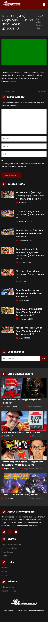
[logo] (11, 3)
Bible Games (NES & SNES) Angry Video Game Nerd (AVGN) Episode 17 (29, 312)
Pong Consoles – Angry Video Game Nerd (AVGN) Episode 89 (29, 293)
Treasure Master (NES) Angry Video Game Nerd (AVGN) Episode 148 (30, 233)
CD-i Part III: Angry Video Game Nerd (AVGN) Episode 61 (30, 214)
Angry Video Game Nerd (39, 23)
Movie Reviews (36, 498)
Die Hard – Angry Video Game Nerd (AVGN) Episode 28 (30, 274)
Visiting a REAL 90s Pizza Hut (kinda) (20, 432)
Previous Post (8, 91)
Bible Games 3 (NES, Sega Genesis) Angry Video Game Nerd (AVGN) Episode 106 (30, 195)
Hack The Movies (8, 591)
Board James (7, 552)
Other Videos (37, 436)
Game (4, 571)
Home (38, 16)
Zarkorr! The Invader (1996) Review (19, 494)
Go (43, 358)
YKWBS (4, 556)
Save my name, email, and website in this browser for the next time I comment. (22, 165)
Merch (4, 567)
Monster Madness (35, 406)
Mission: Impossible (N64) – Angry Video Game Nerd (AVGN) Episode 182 (30, 331)
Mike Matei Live (7, 587)
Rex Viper (5, 575)
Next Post (41, 91)
